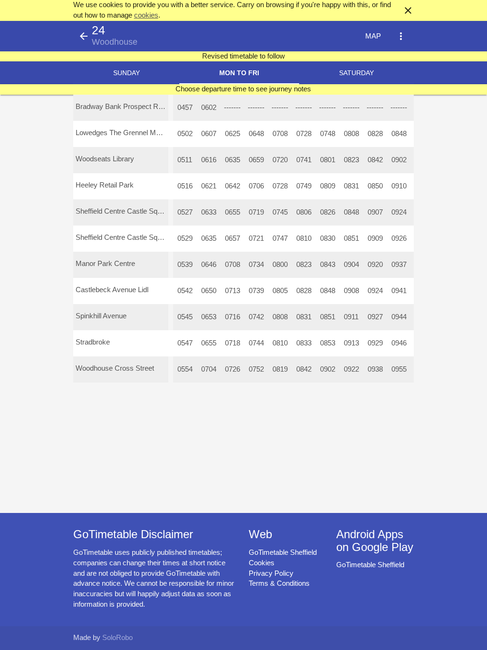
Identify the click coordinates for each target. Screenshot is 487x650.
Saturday (356, 73)
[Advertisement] (243, 623)
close (408, 10)
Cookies (261, 563)
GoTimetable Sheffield (283, 552)
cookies (146, 15)
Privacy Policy (271, 573)
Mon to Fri (239, 73)
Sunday (126, 73)
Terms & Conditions (279, 583)
